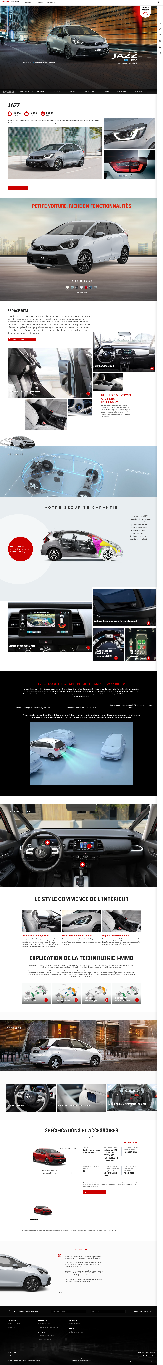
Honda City (12, 1327)
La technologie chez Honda (48, 1327)
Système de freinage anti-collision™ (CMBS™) (32, 708)
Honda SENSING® (44, 1339)
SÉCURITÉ (73, 91)
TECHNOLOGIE (89, 91)
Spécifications (122, 91)
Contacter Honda (74, 1324)
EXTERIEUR (40, 91)
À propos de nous (44, 1324)
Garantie (138, 91)
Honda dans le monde (76, 1332)
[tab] (42, 1213)
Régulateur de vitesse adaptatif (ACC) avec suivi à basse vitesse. (131, 706)
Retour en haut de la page (81, 1361)
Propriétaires (52, 3)
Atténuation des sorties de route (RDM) (81, 708)
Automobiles (28, 3)
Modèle (40, 3)
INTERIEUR (57, 91)
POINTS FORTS (24, 91)
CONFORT (106, 91)
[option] (32, 708)
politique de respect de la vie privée (142, 1361)
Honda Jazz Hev (14, 1324)
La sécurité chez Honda (46, 1335)
